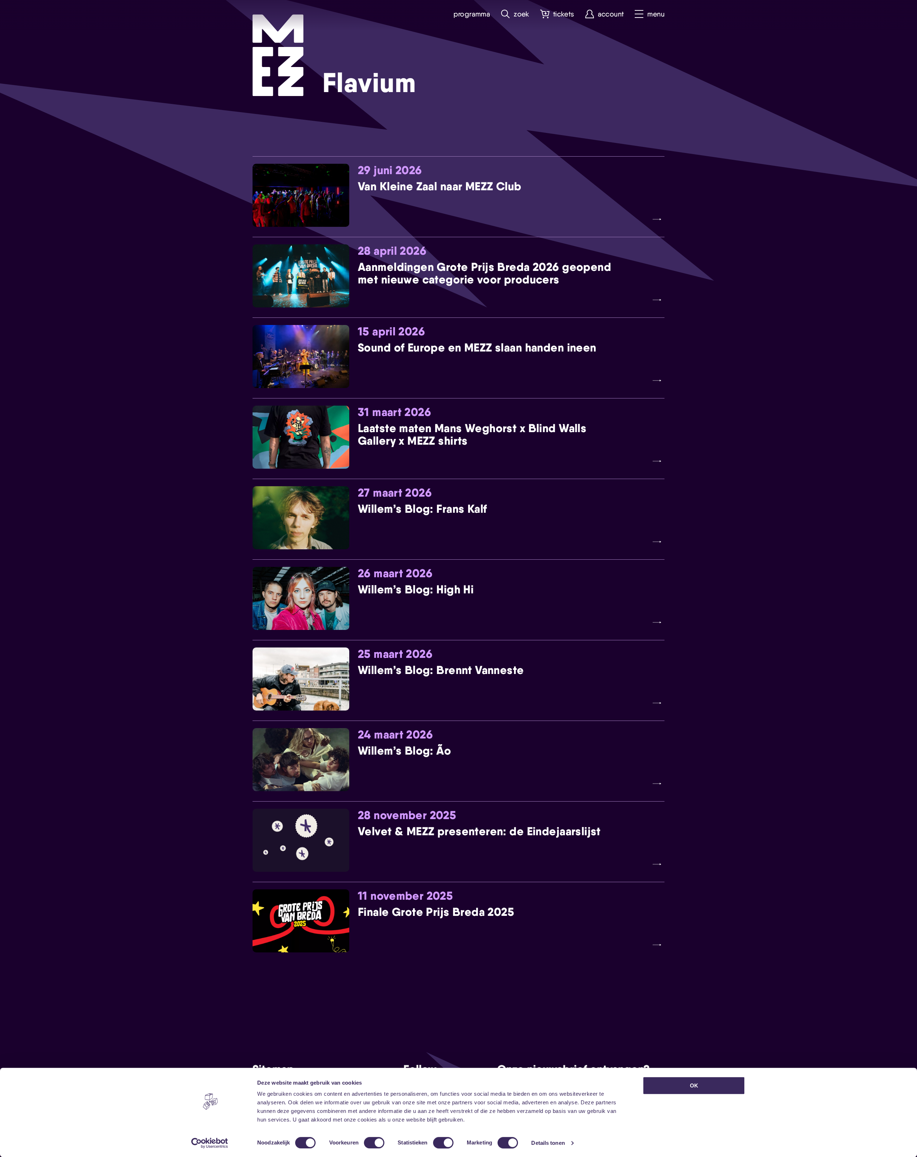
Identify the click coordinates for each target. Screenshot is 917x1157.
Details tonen (548, 1143)
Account (611, 14)
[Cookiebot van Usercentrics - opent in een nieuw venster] (209, 1143)
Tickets (563, 14)
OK (694, 1085)
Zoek (521, 14)
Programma (471, 14)
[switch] (374, 1142)
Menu (655, 14)
